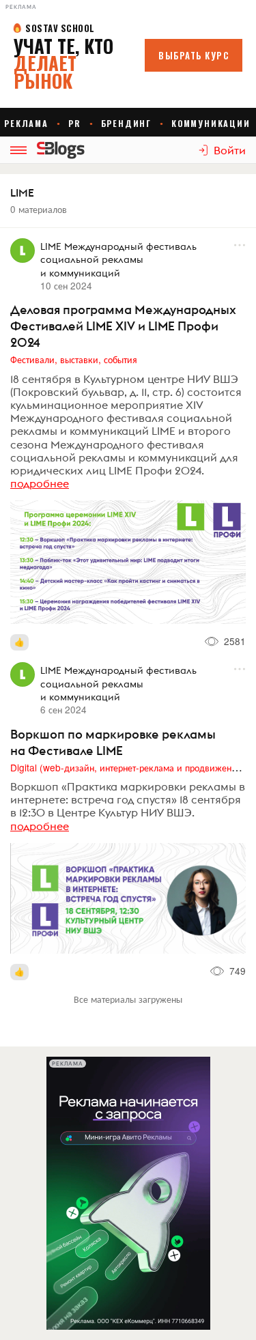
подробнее (39, 483)
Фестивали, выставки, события (73, 359)
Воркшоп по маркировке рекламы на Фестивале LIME (113, 742)
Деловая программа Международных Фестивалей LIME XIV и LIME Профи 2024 (123, 326)
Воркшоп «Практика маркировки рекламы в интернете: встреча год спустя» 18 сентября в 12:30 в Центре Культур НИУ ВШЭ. (127, 799)
